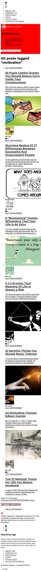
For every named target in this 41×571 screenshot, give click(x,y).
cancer (16, 543)
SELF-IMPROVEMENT (14, 40)
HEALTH (9, 43)
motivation (15, 539)
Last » (32, 500)
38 (23, 500)
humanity (3, 545)
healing (27, 545)
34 (15, 500)
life (11, 539)
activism (8, 543)
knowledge (14, 545)
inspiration (3, 539)
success (3, 547)
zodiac (33, 543)
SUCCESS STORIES (13, 45)
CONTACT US (11, 13)
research (10, 541)
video (20, 541)
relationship (29, 541)
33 (13, 500)
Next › (27, 500)
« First (14, 498)
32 (11, 500)
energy (23, 545)
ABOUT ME (10, 11)
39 (24, 500)
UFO (34, 545)
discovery (8, 545)
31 (9, 500)
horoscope (22, 543)
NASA (12, 543)
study (24, 541)
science (15, 541)
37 (21, 500)
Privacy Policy (11, 19)
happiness (28, 543)
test (19, 543)
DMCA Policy (10, 15)
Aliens (31, 545)
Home (8, 17)
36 (19, 500)
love (18, 541)
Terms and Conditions (14, 21)
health (8, 539)
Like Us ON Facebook (11, 505)
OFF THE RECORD (13, 38)
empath (19, 545)
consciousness (22, 539)
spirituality (29, 539)
